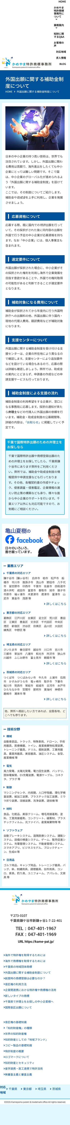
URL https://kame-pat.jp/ (36, 941)
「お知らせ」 (33, 422)
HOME (8, 91)
